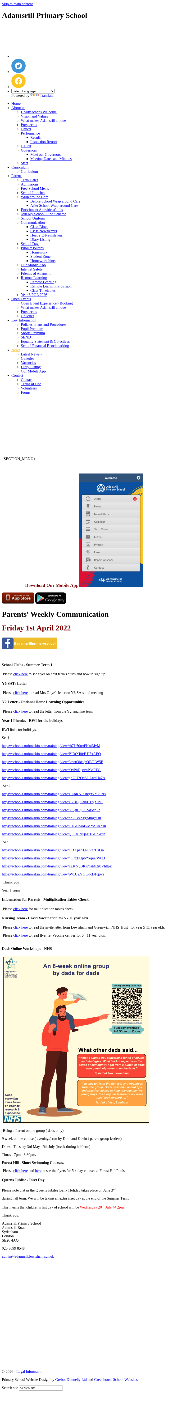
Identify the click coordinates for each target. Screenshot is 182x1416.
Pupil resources (32, 248)
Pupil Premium (32, 329)
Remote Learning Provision (51, 286)
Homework (38, 252)
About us (18, 108)
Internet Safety (32, 269)
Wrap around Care (34, 197)
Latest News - (31, 354)
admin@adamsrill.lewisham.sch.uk (28, 1256)
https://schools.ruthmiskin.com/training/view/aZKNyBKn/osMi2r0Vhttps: (57, 866)
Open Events (21, 299)
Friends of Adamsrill (36, 273)
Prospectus (29, 125)
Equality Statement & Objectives (45, 341)
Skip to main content (17, 4)
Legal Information (29, 1372)
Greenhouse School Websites (116, 1380)
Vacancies (28, 363)
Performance (30, 133)
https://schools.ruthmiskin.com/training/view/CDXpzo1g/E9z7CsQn (53, 850)
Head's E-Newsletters (46, 235)
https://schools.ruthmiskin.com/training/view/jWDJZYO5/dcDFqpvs (53, 874)
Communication (33, 222)
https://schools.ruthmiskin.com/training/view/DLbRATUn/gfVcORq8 (54, 794)
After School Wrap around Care (54, 205)
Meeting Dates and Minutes (51, 159)
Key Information (23, 320)
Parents (16, 176)
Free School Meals (35, 188)
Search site (10, 1388)
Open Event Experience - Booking (47, 303)
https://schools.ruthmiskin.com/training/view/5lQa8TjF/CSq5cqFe (51, 810)
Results (35, 137)
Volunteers (29, 388)
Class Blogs (39, 227)
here (38, 1171)
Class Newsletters (43, 231)
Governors (29, 150)
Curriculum (19, 167)
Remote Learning (34, 278)
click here (20, 674)
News (15, 350)
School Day (30, 244)
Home (16, 103)
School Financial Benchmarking (45, 346)
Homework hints (42, 261)
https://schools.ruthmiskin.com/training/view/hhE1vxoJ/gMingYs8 (51, 818)
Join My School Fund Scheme (43, 214)
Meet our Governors (45, 154)
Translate (46, 95)
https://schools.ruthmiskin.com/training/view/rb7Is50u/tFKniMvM (51, 746)
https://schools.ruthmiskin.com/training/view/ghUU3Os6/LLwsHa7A (53, 778)
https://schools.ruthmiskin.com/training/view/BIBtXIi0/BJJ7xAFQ (51, 754)
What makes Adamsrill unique (43, 120)
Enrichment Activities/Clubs (42, 210)
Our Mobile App (33, 265)
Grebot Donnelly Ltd (71, 1380)
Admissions (29, 184)
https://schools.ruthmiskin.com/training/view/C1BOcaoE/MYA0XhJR (54, 826)
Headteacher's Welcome (39, 112)
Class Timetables (42, 290)
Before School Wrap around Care (55, 201)
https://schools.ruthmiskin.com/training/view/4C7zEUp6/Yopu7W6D (53, 858)
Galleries (27, 316)
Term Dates (29, 180)
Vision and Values (34, 116)
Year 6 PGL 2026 (34, 295)
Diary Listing (40, 239)
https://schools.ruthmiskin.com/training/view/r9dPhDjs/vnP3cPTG (51, 770)
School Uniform (33, 218)
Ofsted (26, 129)
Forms (25, 392)
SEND (26, 337)
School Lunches (33, 193)
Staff (24, 163)
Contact (17, 375)
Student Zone (40, 256)
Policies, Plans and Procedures (43, 324)
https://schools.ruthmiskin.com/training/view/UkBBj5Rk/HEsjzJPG (52, 802)
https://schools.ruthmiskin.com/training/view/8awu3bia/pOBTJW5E (52, 762)
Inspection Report (43, 142)
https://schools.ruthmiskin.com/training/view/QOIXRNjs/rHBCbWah (53, 834)
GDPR (26, 146)
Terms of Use (31, 384)
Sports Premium (33, 333)
